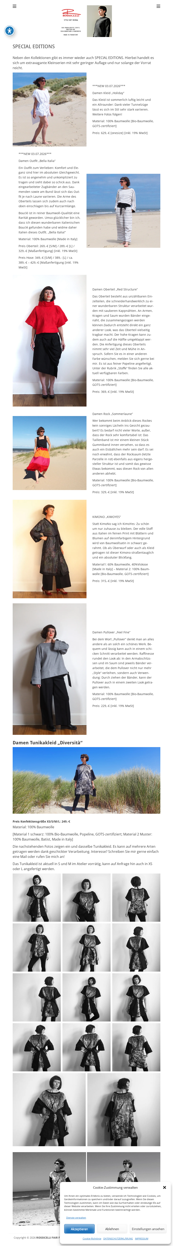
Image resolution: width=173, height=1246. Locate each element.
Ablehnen (112, 1229)
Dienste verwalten (76, 1217)
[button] (164, 1187)
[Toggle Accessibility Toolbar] (9, 31)
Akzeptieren (79, 1229)
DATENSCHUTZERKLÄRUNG (118, 1238)
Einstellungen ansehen (148, 1229)
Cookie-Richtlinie (92, 1238)
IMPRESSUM (141, 1238)
